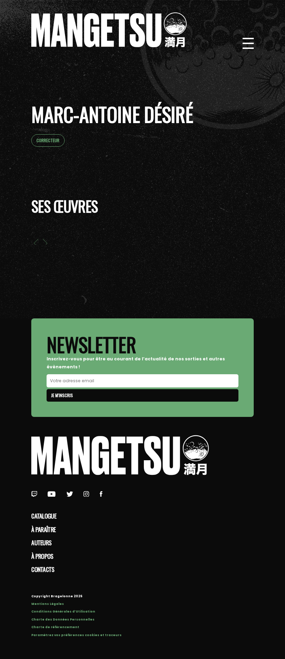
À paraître (43, 529)
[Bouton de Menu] (248, 43)
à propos (42, 555)
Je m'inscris (62, 395)
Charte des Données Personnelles (63, 619)
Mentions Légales (47, 604)
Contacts (42, 569)
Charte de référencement (55, 627)
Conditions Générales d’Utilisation (63, 611)
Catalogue (43, 515)
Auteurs (41, 542)
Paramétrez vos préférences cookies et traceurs (76, 635)
